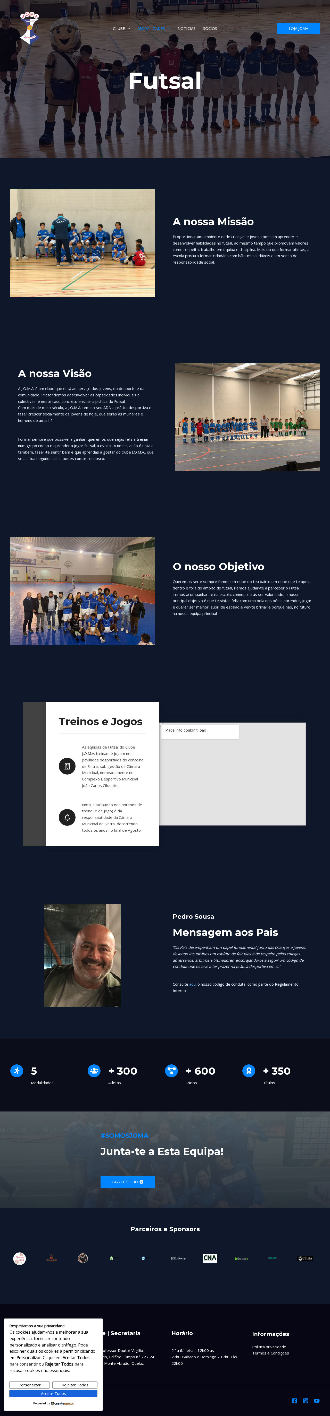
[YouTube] (317, 1401)
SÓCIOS (210, 28)
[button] (127, 28)
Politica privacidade (269, 1346)
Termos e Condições (270, 1353)
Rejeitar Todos (75, 1384)
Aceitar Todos (53, 1393)
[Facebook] (295, 1401)
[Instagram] (306, 1401)
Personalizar (30, 1384)
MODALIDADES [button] (151, 28)
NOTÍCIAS (186, 28)
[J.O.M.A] (29, 28)
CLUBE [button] (119, 28)
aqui (192, 984)
